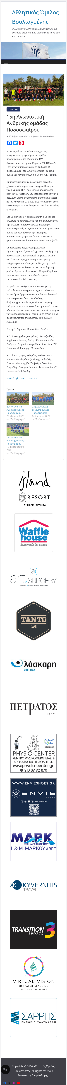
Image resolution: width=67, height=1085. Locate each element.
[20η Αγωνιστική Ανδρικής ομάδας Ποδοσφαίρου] (18, 398)
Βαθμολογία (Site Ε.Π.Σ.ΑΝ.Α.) (22, 378)
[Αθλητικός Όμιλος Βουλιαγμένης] (33, 44)
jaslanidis (37, 136)
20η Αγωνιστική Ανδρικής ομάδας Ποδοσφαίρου (15, 409)
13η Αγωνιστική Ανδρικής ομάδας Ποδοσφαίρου (15, 440)
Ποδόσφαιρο (13, 109)
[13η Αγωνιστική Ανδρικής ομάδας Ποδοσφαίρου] (18, 429)
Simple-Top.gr (40, 1075)
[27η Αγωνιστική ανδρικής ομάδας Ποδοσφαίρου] (43, 398)
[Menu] (5, 62)
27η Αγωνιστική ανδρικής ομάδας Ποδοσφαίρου (40, 409)
